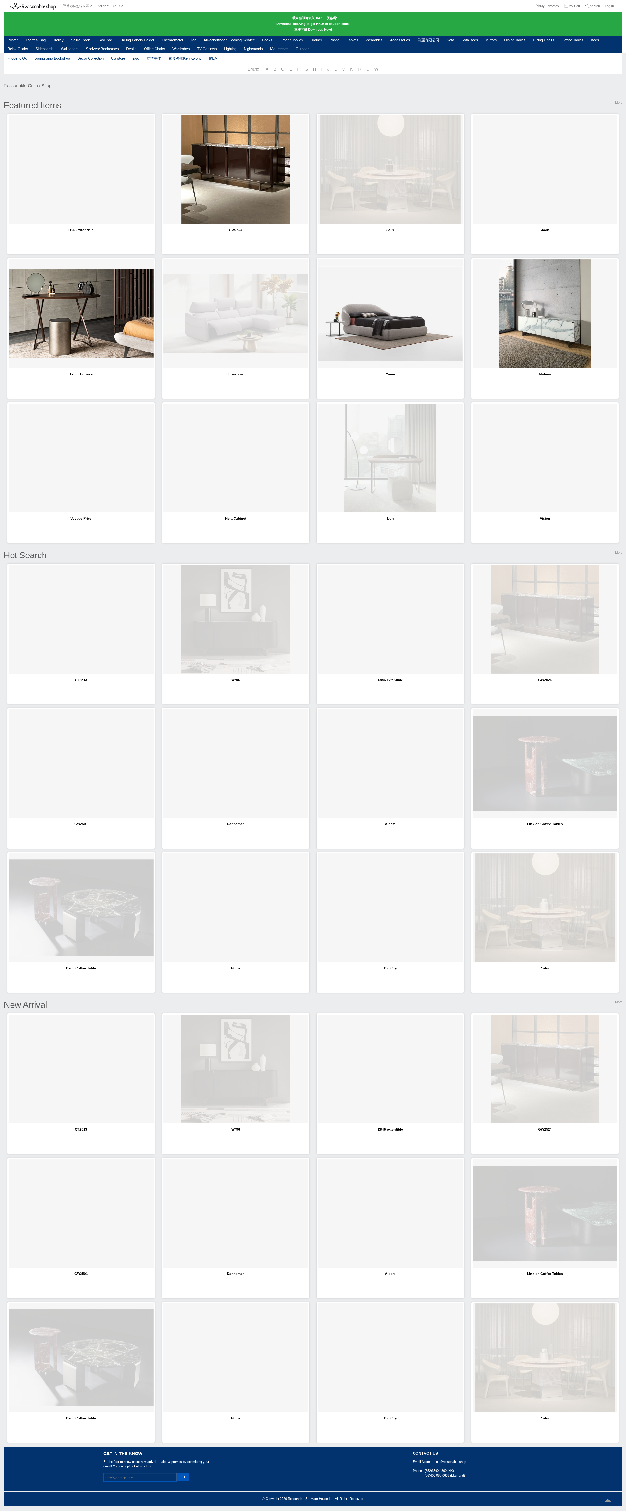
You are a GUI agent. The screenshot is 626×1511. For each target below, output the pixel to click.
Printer (12, 40)
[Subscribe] (183, 1477)
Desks (131, 49)
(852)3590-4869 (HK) (439, 1471)
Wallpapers (69, 49)
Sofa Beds (469, 40)
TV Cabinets (207, 49)
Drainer (316, 40)
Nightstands (253, 49)
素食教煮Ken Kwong (184, 58)
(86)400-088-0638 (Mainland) (445, 1475)
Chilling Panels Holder (136, 40)
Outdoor (302, 49)
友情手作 (153, 58)
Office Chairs (154, 49)
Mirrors (491, 40)
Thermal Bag (35, 40)
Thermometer (172, 40)
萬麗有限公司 (428, 40)
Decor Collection (90, 58)
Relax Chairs (17, 49)
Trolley (58, 40)
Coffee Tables (572, 40)
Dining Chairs (543, 40)
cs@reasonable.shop (451, 1462)
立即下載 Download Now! (313, 29)
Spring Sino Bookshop (52, 58)
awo (136, 58)
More (618, 102)
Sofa (450, 40)
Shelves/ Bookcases (102, 49)
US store (118, 58)
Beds (595, 40)
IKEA (213, 58)
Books (267, 40)
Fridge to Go (17, 58)
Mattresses (279, 49)
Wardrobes (181, 49)
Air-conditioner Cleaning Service (229, 40)
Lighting (230, 49)
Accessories (400, 40)
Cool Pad (104, 40)
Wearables (374, 40)
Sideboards (44, 49)
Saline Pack (80, 40)
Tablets (352, 40)
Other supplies (291, 40)
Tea (193, 40)
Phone (334, 40)
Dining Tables (514, 40)
